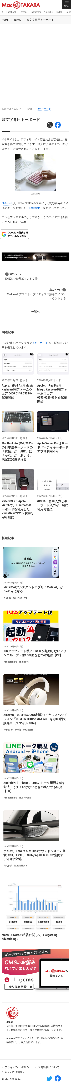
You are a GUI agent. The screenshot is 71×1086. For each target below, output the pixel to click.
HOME (5, 19)
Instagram (36, 12)
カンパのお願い (14, 1072)
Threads (24, 12)
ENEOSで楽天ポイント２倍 (21, 276)
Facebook (11, 12)
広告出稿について (49, 1067)
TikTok (59, 12)
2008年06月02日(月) (12, 108)
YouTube (48, 12)
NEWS (17, 19)
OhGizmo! (7, 203)
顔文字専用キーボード (40, 19)
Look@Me (34, 208)
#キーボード (44, 108)
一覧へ (35, 311)
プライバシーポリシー (18, 1067)
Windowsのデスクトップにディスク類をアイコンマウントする (36, 294)
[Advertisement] (35, 61)
